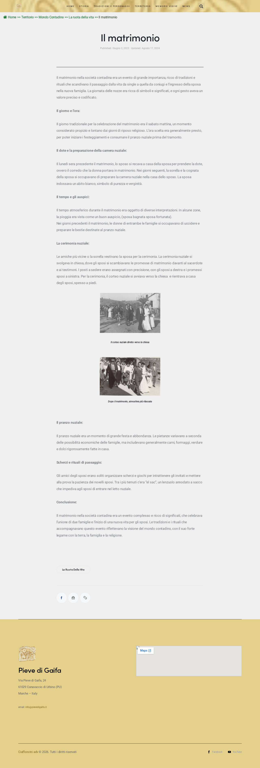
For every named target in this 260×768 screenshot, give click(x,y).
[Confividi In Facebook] (61, 598)
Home (12, 17)
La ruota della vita (81, 17)
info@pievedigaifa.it (36, 707)
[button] (201, 6)
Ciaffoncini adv (28, 752)
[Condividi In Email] (73, 598)
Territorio (27, 17)
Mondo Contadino (51, 17)
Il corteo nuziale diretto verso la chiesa (130, 342)
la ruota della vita (73, 569)
